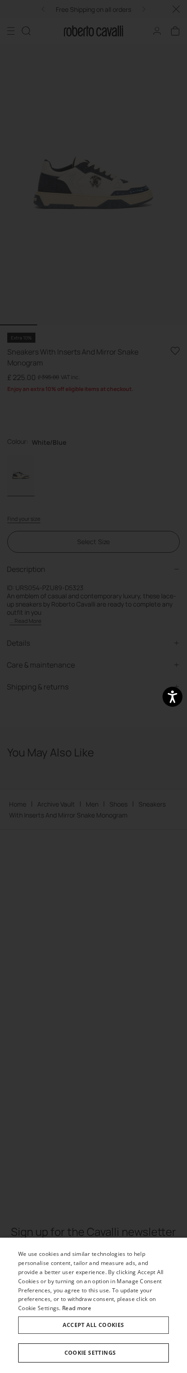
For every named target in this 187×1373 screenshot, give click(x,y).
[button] (93, 1353)
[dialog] (93, 1305)
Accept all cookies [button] (93, 1325)
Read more (76, 1308)
